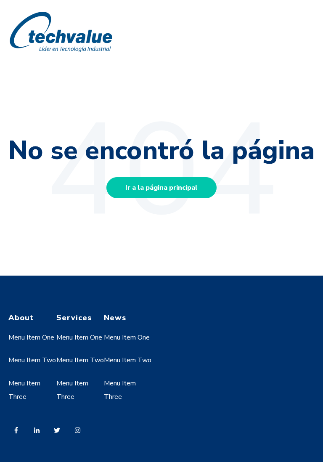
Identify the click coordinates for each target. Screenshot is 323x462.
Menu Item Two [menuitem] (32, 360)
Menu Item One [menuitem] (31, 337)
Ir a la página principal (161, 187)
